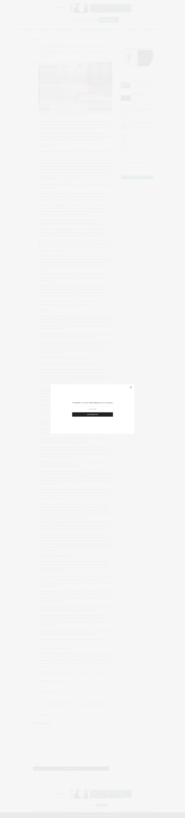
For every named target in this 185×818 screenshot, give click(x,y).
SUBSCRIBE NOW (92, 414)
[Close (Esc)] (131, 387)
